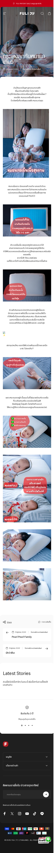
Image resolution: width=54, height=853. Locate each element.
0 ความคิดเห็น (46, 622)
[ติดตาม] (44, 790)
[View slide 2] (25, 725)
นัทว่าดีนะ (10, 652)
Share (9, 622)
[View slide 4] (32, 725)
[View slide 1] (22, 725)
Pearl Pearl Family (22, 637)
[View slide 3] (29, 725)
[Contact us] (44, 840)
